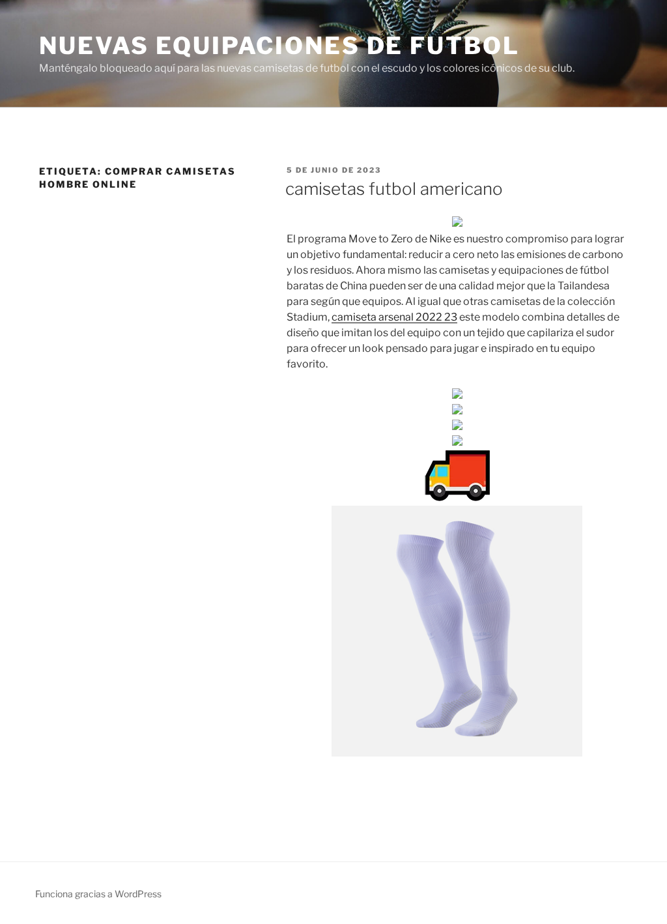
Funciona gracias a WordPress (98, 893)
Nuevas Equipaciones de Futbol (279, 45)
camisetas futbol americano (394, 189)
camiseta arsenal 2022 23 (394, 317)
